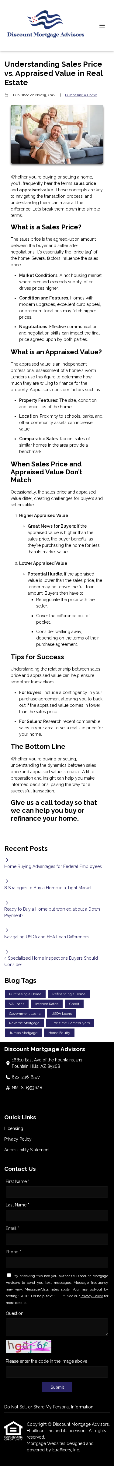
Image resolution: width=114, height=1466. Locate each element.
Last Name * (17, 1204)
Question (14, 1313)
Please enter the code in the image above (46, 1361)
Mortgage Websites (47, 1443)
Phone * (13, 1251)
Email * (12, 1228)
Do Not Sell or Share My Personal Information (48, 1406)
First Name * (17, 1181)
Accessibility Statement (27, 1149)
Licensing (13, 1128)
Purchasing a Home (81, 95)
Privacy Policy (18, 1139)
